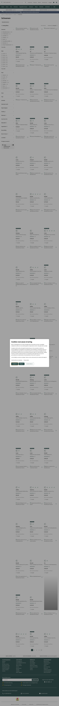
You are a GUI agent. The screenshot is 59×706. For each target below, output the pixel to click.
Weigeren (21, 363)
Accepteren (14, 363)
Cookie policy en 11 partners (16, 360)
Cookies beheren (29, 363)
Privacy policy (26, 360)
